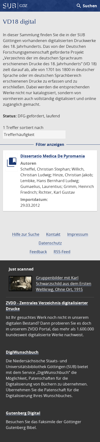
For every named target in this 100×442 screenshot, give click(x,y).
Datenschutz (50, 243)
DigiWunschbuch (22, 352)
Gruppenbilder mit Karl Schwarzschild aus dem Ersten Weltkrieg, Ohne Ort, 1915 (63, 283)
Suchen (86, 6)
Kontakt (53, 234)
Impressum (77, 234)
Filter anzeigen (50, 144)
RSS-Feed (62, 251)
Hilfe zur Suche (25, 234)
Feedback (38, 251)
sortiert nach (31, 127)
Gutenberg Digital (23, 413)
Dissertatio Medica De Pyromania (52, 156)
